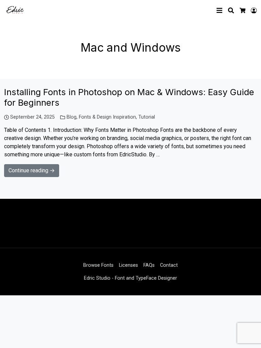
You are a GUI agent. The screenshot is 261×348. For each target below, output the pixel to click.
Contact (169, 265)
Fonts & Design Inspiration (107, 117)
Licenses (128, 265)
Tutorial (146, 117)
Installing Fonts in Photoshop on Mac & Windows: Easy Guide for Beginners (129, 97)
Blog (71, 117)
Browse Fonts (98, 265)
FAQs (149, 265)
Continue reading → (31, 170)
